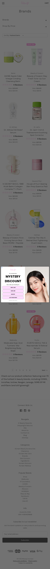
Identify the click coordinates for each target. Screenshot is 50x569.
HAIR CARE (13, 287)
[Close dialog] (1, 267)
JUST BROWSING (13, 297)
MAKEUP (13, 294)
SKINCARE (13, 291)
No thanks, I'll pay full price (13, 300)
